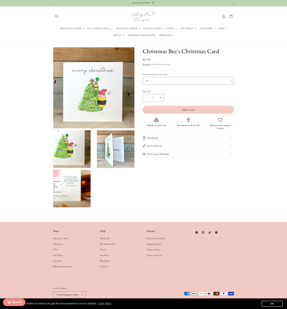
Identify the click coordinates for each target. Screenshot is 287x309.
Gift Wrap (58, 255)
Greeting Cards (60, 238)
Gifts (55, 249)
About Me (105, 238)
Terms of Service (154, 255)
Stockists (104, 255)
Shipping (147, 64)
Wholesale (105, 260)
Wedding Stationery (62, 266)
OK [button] (272, 303)
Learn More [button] (104, 303)
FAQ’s (103, 249)
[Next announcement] (233, 3)
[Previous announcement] (54, 3)
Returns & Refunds (156, 238)
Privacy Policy (153, 249)
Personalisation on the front (155, 74)
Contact (104, 266)
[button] (56, 16)
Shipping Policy (154, 244)
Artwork (57, 260)
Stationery (58, 244)
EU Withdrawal (107, 244)
